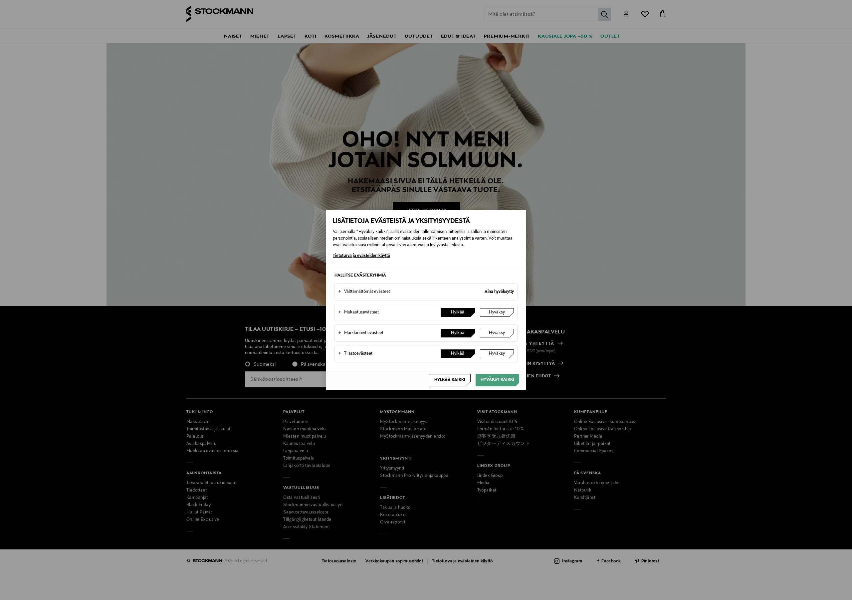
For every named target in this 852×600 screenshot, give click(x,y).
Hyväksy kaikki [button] (497, 379)
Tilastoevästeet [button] (355, 354)
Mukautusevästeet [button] (358, 312)
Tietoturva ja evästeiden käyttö (361, 256)
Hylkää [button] (457, 312)
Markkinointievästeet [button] (360, 333)
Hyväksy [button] (497, 312)
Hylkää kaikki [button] (449, 380)
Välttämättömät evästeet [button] (364, 292)
